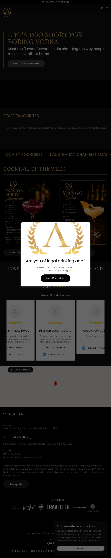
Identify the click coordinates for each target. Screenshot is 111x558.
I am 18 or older (55, 278)
